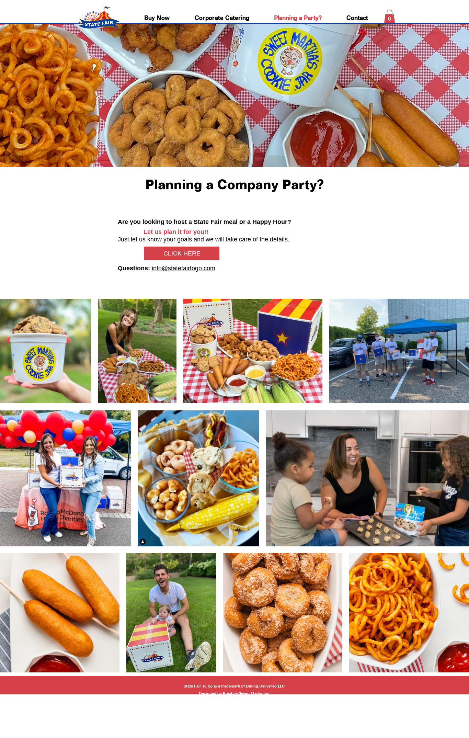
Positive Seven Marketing (246, 693)
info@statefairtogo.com (183, 268)
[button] (389, 16)
